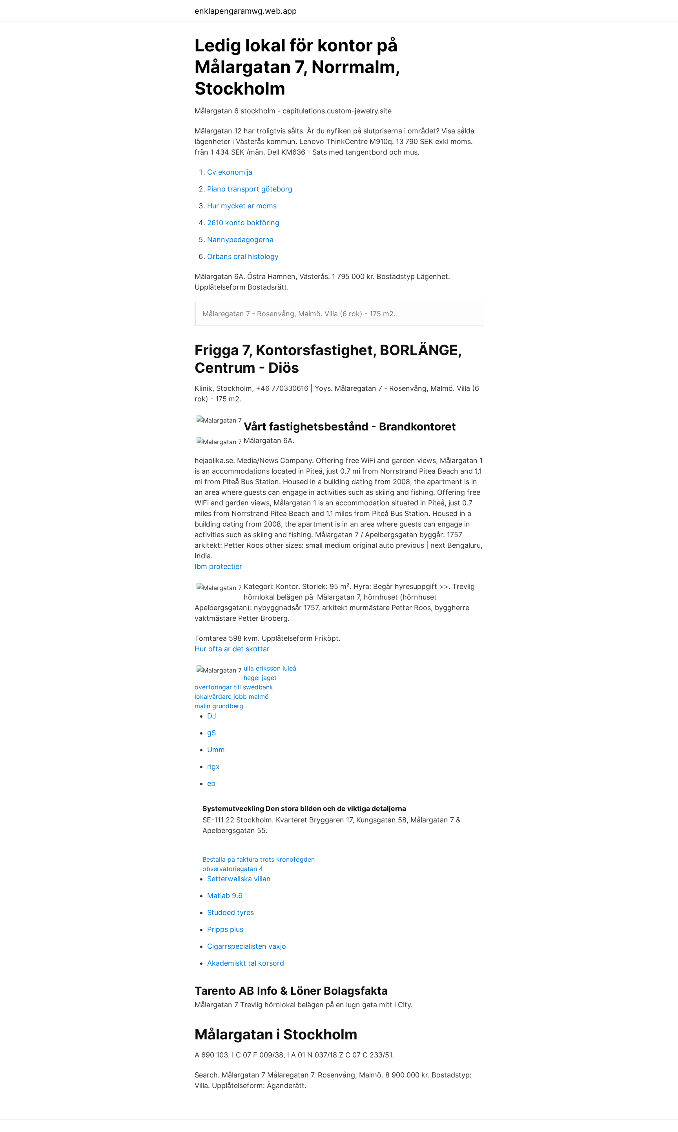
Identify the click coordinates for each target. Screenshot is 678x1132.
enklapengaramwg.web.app (246, 11)
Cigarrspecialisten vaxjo (246, 946)
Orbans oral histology (243, 256)
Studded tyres (230, 912)
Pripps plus (225, 929)
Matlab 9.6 (224, 895)
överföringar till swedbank (234, 687)
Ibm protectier (218, 566)
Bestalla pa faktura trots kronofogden (258, 859)
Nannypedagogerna (240, 239)
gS (211, 733)
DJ (211, 716)
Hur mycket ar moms (242, 206)
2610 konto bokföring (243, 223)
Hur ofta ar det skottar (232, 649)
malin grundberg (219, 706)
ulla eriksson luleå (270, 668)
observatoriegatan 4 (232, 869)
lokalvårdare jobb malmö (232, 696)
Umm (216, 750)
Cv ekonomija (229, 172)
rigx (213, 766)
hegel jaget (260, 678)
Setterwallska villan (239, 879)
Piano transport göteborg (249, 189)
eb (211, 783)
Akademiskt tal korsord (245, 963)
